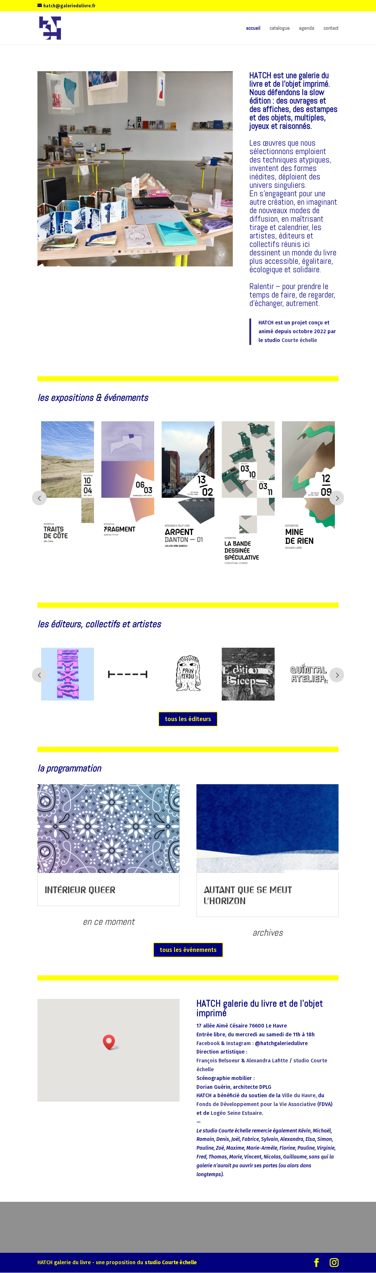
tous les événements (188, 949)
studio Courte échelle (171, 1262)
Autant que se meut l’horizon (248, 895)
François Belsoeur (218, 1061)
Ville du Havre (298, 1095)
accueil (253, 28)
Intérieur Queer (80, 889)
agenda (306, 28)
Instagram (238, 1043)
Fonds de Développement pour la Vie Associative (256, 1104)
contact (331, 28)
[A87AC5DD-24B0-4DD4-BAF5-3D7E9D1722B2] (134, 265)
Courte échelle (299, 340)
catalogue (280, 28)
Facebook (208, 1043)
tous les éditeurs (188, 719)
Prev (39, 498)
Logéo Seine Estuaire (235, 1113)
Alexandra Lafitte (267, 1061)
